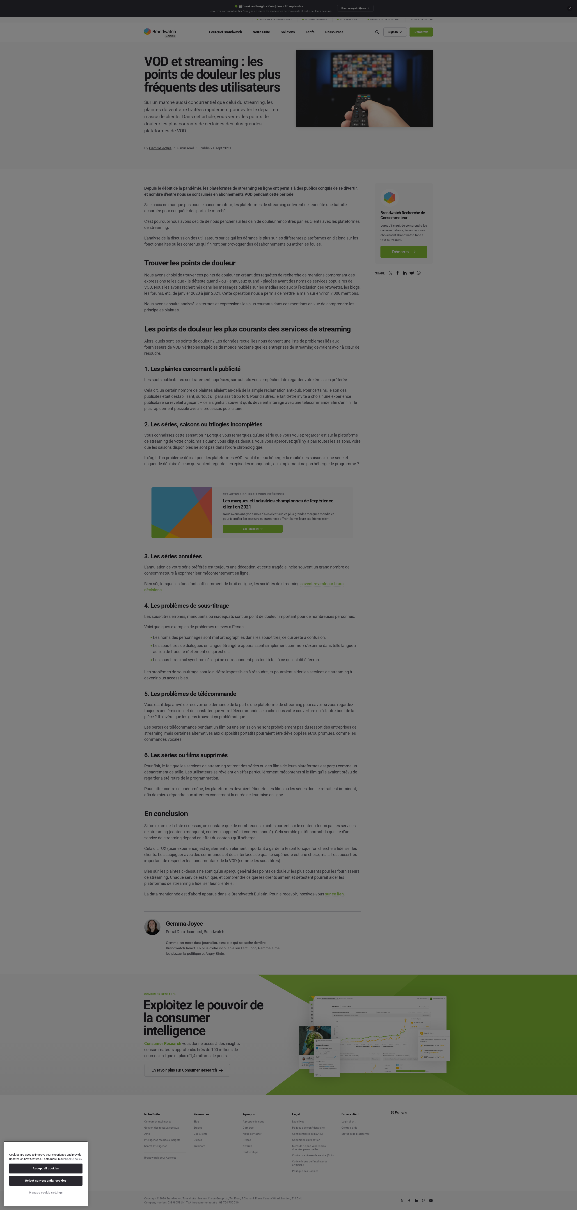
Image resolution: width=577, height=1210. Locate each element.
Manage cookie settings (46, 1192)
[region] (46, 1173)
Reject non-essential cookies (45, 1180)
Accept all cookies (46, 1168)
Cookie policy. (73, 1159)
